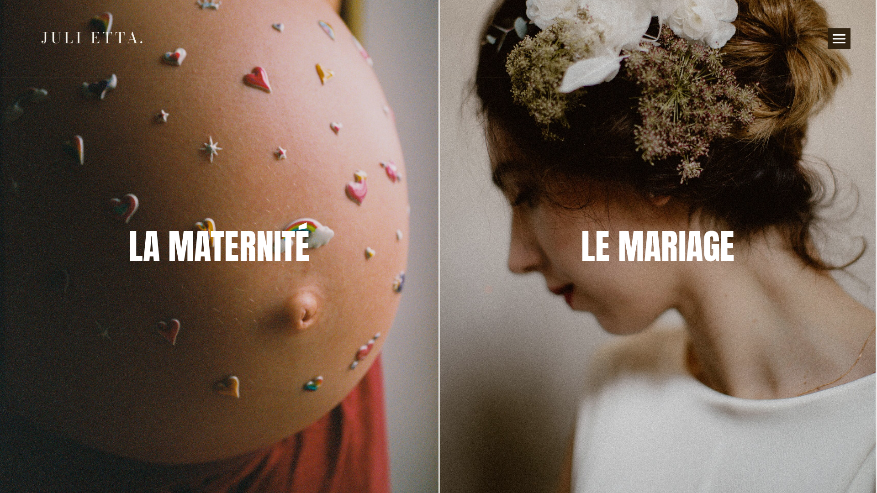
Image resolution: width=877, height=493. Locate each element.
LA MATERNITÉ (219, 246)
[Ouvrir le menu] (839, 38)
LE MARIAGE (657, 246)
